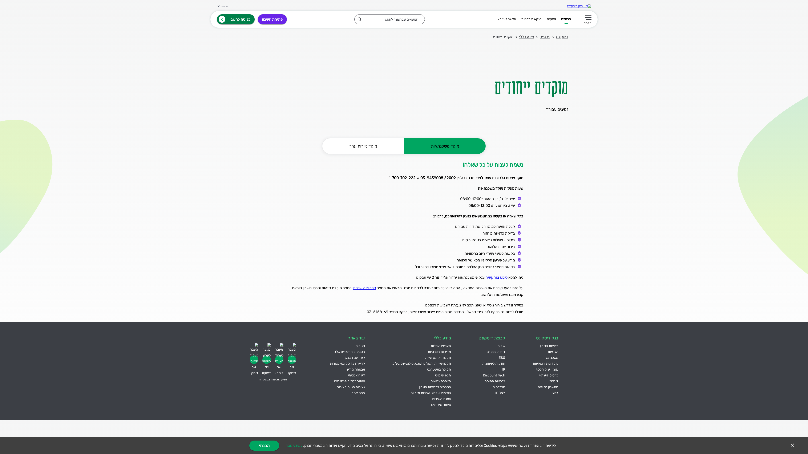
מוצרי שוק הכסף (547, 369)
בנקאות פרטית (531, 19)
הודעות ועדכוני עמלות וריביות (431, 393)
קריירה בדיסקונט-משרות (347, 364)
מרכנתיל (499, 387)
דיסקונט (562, 36)
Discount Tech (494, 375)
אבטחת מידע (356, 369)
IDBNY (500, 393)
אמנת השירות (441, 399)
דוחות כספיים (496, 352)
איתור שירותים (441, 405)
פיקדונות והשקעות (545, 364)
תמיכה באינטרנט (439, 369)
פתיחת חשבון (272, 19)
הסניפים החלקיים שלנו (349, 352)
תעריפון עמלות (441, 346)
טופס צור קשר (497, 277)
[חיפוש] (359, 19)
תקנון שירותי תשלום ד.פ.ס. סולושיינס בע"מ (421, 364)
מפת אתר (358, 393)
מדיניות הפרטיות (439, 352)
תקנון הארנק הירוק (437, 358)
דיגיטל (553, 381)
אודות (501, 346)
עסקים (551, 19)
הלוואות (553, 352)
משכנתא (552, 358)
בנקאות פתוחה (495, 381)
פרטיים (566, 19)
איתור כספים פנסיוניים (349, 381)
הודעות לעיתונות (493, 364)
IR (503, 369)
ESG (502, 358)
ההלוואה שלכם (364, 288)
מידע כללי (526, 36)
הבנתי (264, 445)
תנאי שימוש (443, 375)
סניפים (360, 346)
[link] (579, 6)
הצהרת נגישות (441, 381)
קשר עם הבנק (355, 358)
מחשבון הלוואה (548, 387)
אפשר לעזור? (507, 19)
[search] (389, 19)
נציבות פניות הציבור (351, 387)
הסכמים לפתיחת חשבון (435, 387)
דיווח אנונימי (356, 375)
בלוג (555, 393)
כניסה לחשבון (239, 19)
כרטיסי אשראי (548, 375)
